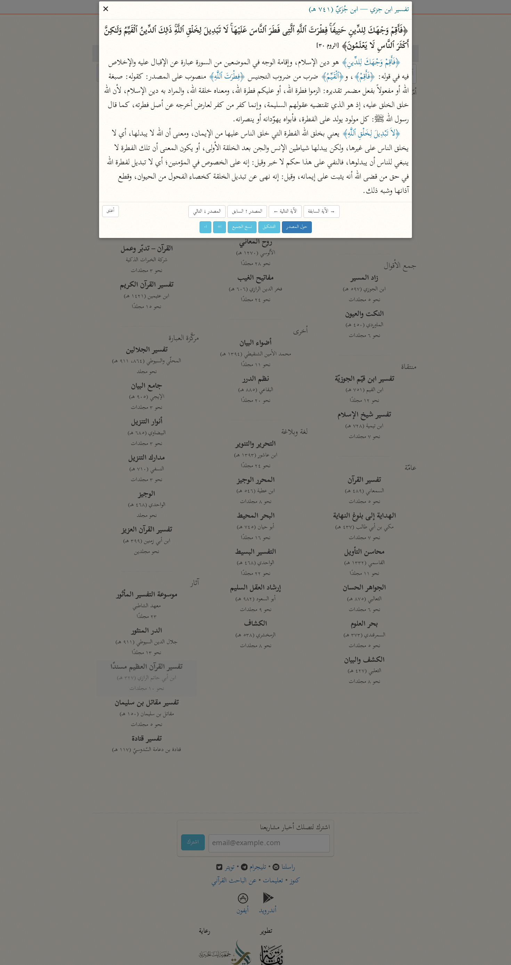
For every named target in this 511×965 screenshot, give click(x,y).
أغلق (110, 211)
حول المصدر (296, 227)
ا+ (219, 227)
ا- (205, 227)
